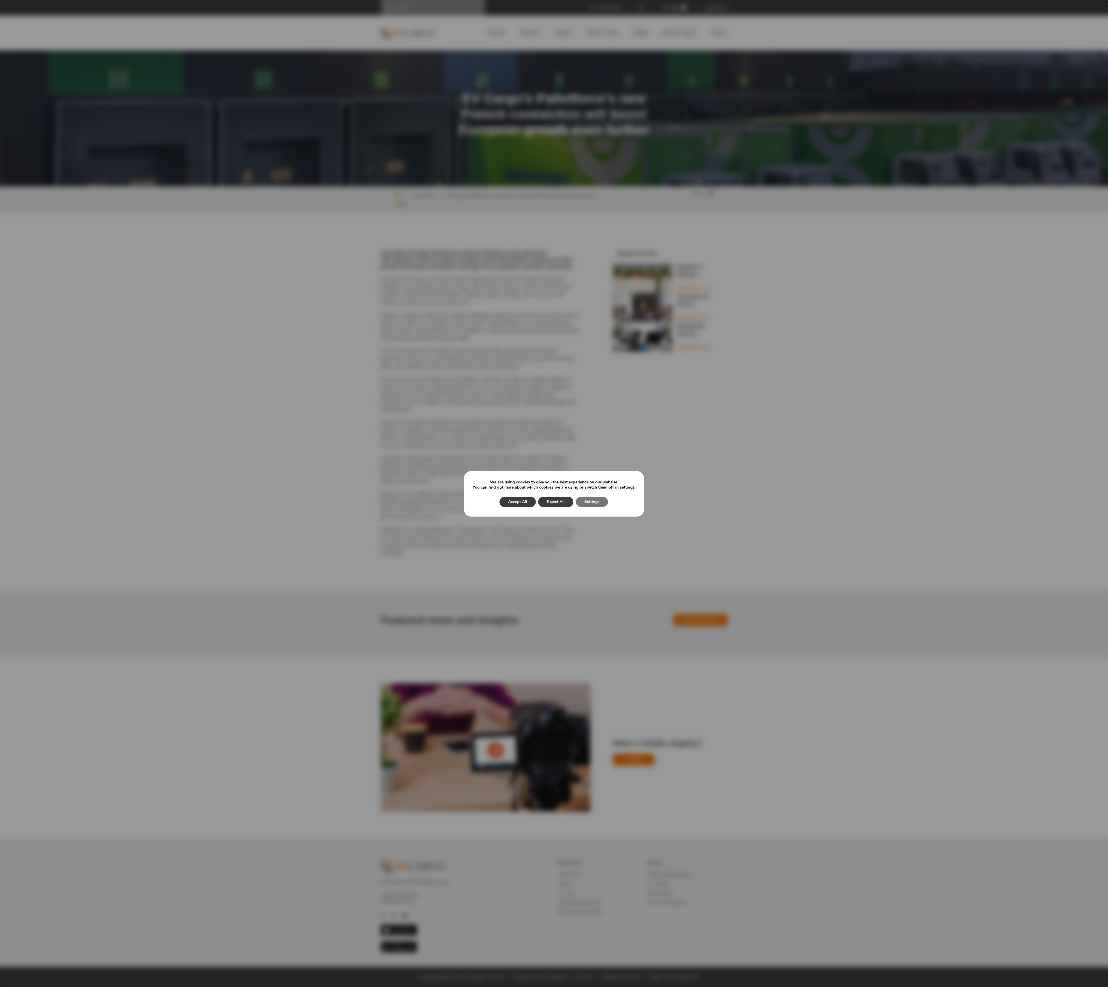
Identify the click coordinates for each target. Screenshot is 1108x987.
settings (627, 487)
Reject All (556, 501)
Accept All (517, 501)
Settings (592, 501)
